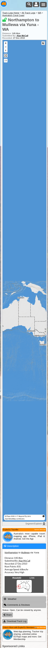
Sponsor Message (40, 529)
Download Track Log (16, 621)
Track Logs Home (10, 13)
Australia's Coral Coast (13, 15)
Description (13, 546)
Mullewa (25, 552)
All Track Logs (28, 13)
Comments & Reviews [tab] (18, 605)
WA (39, 13)
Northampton (11, 552)
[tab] (24, 546)
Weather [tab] (12, 599)
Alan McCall (22, 36)
